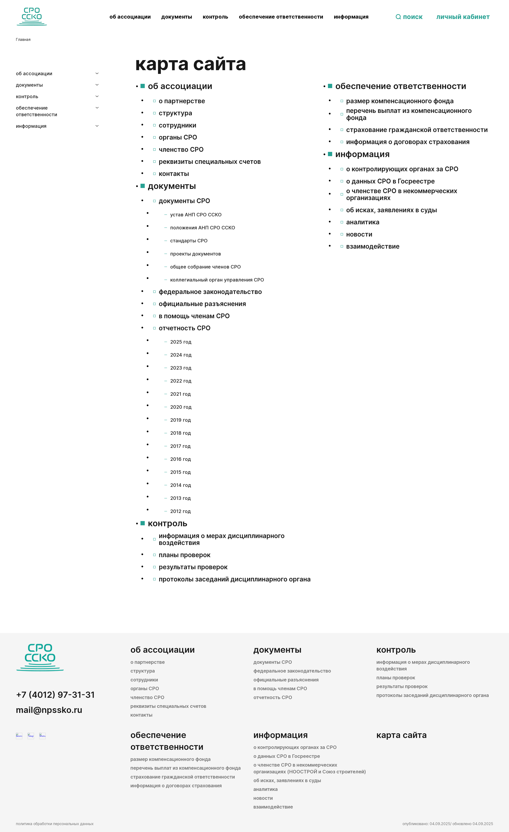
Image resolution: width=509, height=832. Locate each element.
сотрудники (177, 125)
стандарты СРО (189, 241)
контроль (215, 16)
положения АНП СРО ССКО (202, 228)
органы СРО (178, 137)
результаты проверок (193, 567)
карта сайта (401, 735)
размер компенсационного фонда (400, 101)
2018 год (180, 433)
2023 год (180, 368)
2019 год (180, 420)
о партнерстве (182, 101)
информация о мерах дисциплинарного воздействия (222, 539)
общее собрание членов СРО (205, 267)
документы (176, 16)
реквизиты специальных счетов (210, 161)
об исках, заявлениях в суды (391, 210)
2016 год (180, 459)
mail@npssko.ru (49, 710)
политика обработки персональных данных (55, 824)
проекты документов (195, 254)
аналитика (362, 222)
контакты (174, 173)
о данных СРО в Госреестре (390, 181)
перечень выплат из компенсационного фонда (409, 114)
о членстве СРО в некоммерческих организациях (401, 194)
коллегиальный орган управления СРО (217, 280)
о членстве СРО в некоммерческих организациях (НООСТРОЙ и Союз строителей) (309, 768)
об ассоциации (130, 16)
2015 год (180, 472)
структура (175, 113)
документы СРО (184, 200)
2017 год (180, 446)
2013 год (180, 498)
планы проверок (184, 554)
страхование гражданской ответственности (417, 129)
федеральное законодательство (210, 291)
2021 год (180, 394)
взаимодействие (373, 246)
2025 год (180, 342)
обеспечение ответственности (281, 16)
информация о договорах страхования (408, 141)
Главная (23, 39)
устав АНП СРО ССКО (196, 215)
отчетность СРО (185, 328)
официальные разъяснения (202, 303)
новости (359, 234)
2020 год (181, 407)
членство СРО (181, 149)
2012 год (180, 511)
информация (351, 16)
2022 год (180, 381)
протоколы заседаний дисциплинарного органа (235, 579)
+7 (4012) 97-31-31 (55, 695)
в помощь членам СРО (194, 316)
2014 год (180, 485)
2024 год (181, 355)
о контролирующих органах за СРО (402, 169)
